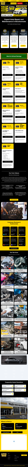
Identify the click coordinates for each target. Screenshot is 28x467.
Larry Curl (14, 244)
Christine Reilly (15, 234)
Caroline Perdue (7, 234)
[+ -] (14, 442)
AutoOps (24, 465)
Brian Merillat (23, 234)
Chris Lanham (7, 244)
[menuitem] (10, 454)
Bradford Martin (23, 244)
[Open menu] (26, 3)
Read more (4, 232)
